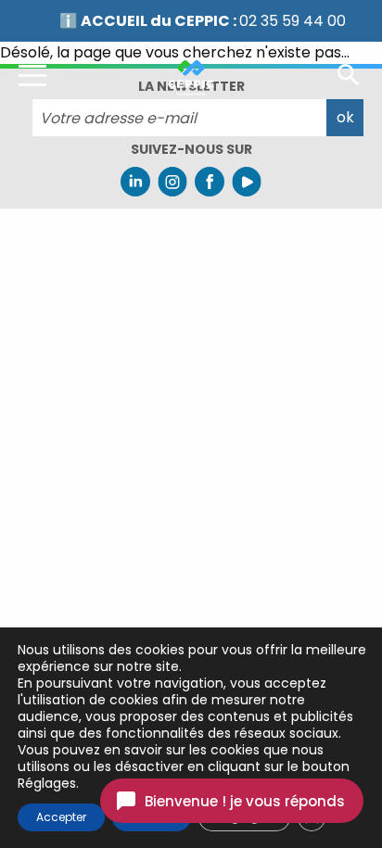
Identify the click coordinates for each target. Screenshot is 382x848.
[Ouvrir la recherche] (348, 73)
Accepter (61, 817)
